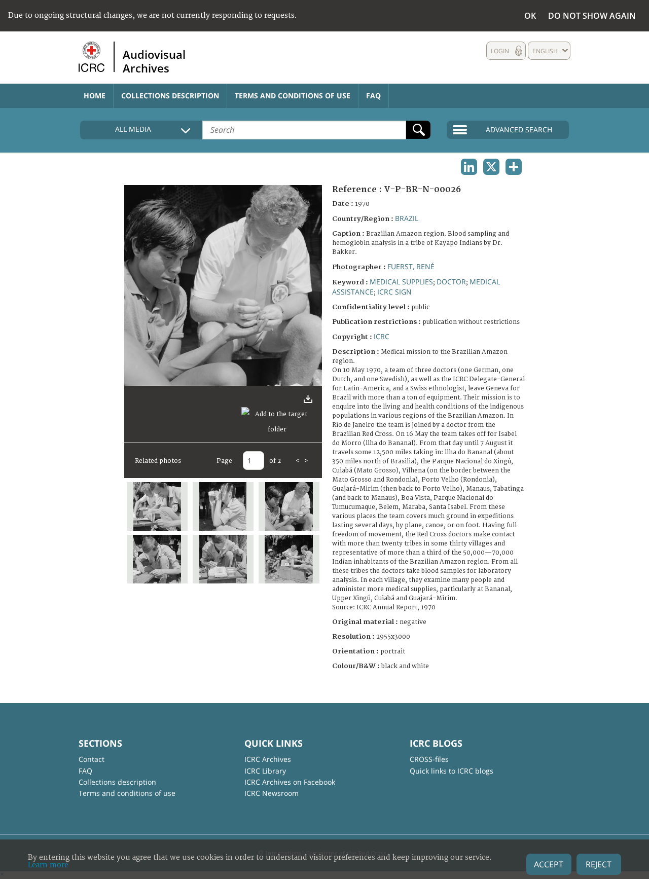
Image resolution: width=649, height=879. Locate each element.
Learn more (48, 865)
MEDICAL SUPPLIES (401, 281)
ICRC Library (265, 771)
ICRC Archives (267, 759)
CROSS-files (429, 759)
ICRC (381, 336)
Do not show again (592, 15)
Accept (548, 864)
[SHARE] (514, 167)
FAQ (373, 95)
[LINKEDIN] (469, 167)
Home (94, 95)
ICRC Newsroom (271, 793)
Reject (598, 864)
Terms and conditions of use (292, 95)
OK (530, 15)
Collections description (170, 95)
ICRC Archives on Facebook (289, 782)
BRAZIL (406, 218)
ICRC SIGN (394, 292)
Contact (91, 759)
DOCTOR (451, 281)
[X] (491, 167)
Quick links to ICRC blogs (451, 771)
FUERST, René (411, 266)
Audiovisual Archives (154, 61)
